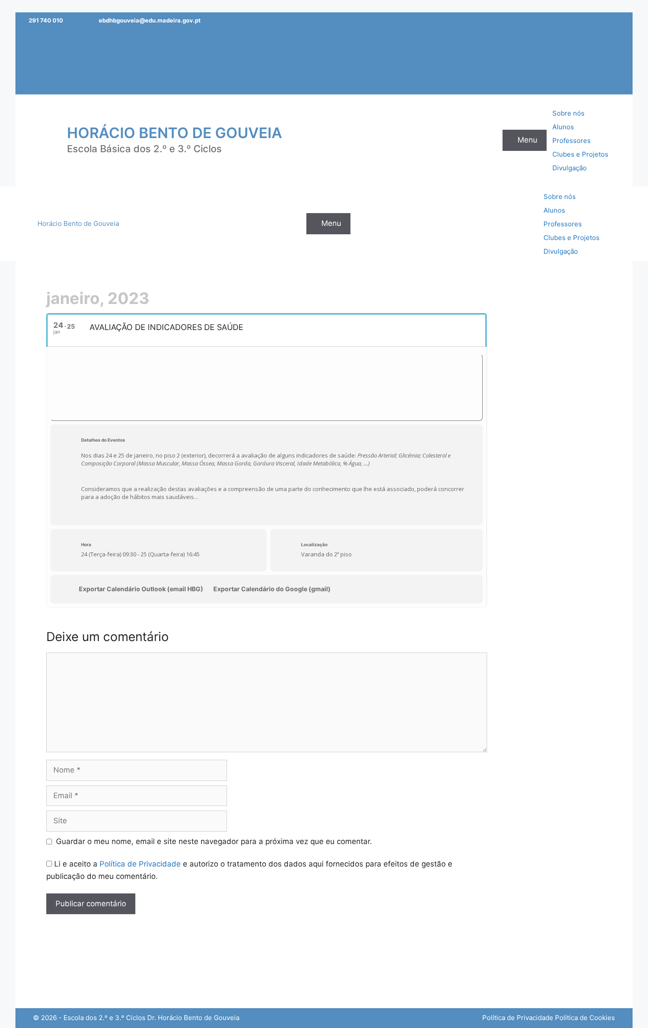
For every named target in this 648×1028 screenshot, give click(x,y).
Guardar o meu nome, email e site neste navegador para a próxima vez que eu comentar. (214, 841)
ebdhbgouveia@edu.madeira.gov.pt (150, 20)
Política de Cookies (585, 1017)
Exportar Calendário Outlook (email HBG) (141, 589)
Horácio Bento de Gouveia (174, 133)
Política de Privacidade (140, 863)
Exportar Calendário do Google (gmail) (272, 589)
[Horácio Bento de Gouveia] (44, 139)
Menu (527, 139)
